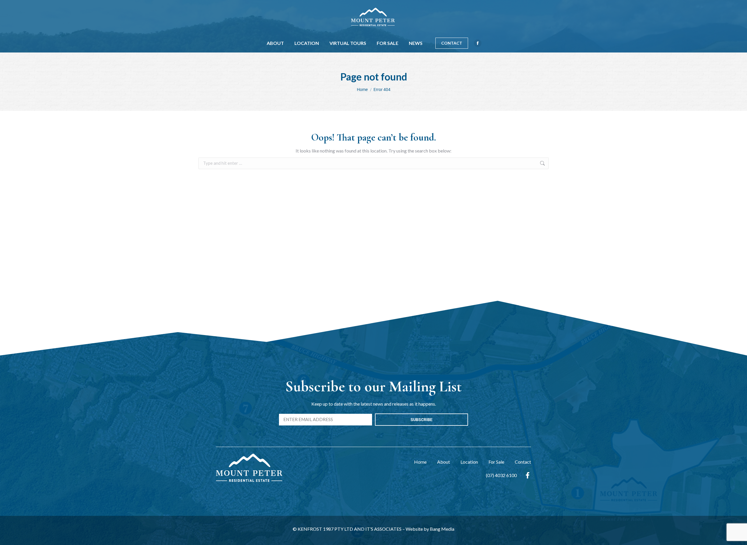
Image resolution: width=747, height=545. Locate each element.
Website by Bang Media (430, 529)
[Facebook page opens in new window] (477, 43)
